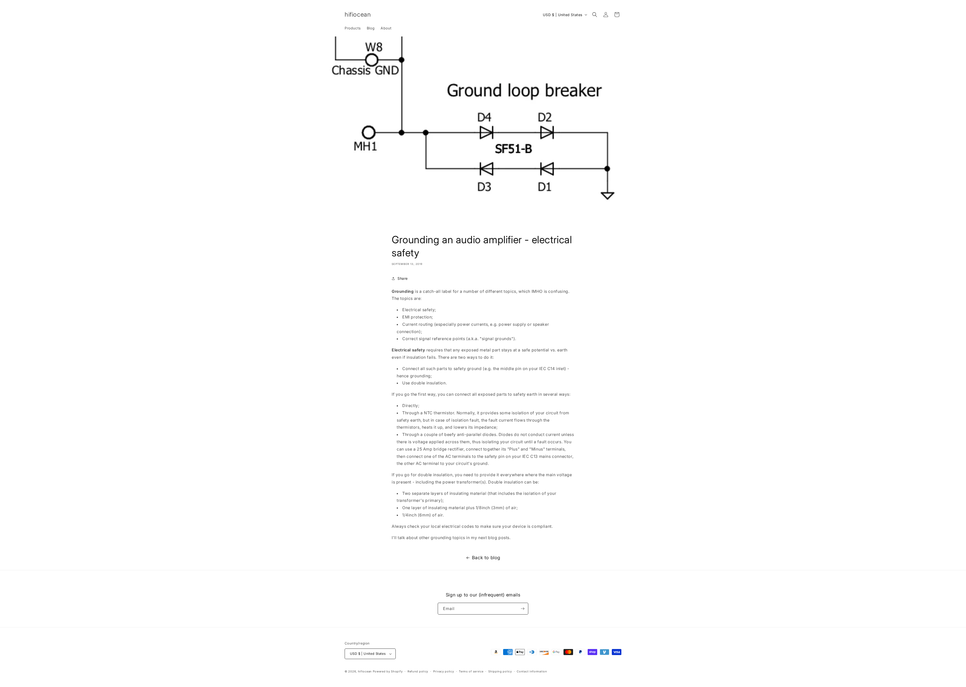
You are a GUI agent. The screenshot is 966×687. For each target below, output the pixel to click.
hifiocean (365, 671)
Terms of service (471, 671)
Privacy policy (443, 671)
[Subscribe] (522, 609)
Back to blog (486, 557)
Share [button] (402, 278)
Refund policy (418, 671)
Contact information (532, 671)
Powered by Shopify (388, 671)
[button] (594, 14)
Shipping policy (500, 671)
